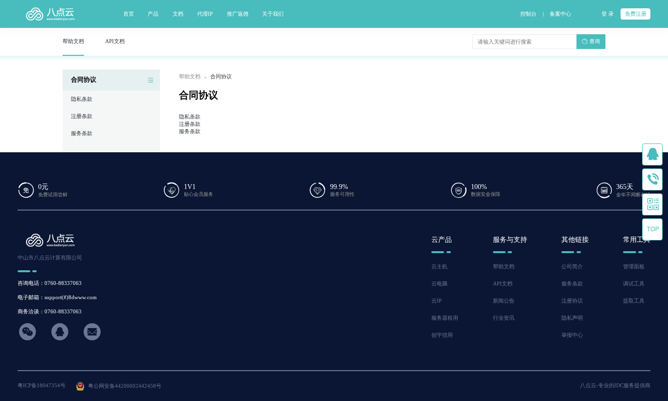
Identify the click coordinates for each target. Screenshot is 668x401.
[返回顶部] (652, 230)
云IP (436, 301)
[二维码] (652, 205)
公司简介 (572, 266)
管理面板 (634, 266)
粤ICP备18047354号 (42, 385)
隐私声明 (572, 318)
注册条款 (81, 116)
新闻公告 (503, 301)
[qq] (652, 155)
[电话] (652, 180)
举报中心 (572, 335)
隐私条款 (81, 99)
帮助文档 (189, 76)
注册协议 (572, 301)
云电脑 (439, 283)
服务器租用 (444, 318)
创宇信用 (442, 335)
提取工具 (634, 301)
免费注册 (635, 14)
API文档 (502, 283)
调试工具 (634, 283)
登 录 (607, 14)
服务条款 (81, 133)
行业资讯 (503, 318)
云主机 (439, 266)
